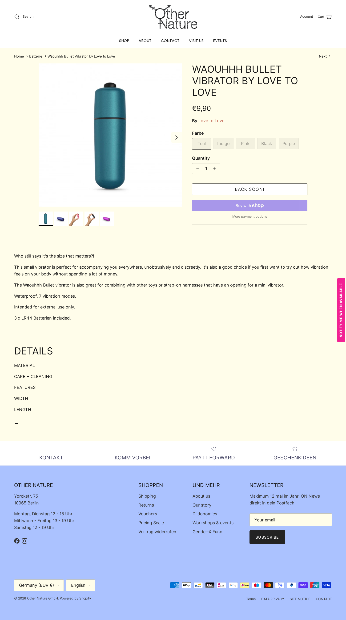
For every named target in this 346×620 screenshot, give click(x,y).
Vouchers (147, 513)
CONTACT (170, 40)
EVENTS (220, 40)
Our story (202, 505)
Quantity (201, 158)
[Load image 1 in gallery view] (110, 135)
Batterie (35, 56)
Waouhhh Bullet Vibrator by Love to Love (81, 56)
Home (19, 56)
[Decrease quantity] (196, 168)
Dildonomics (205, 513)
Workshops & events (213, 522)
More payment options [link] (249, 216)
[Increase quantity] (215, 168)
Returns (146, 505)
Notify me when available (341, 310)
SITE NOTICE (300, 599)
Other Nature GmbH (42, 598)
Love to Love (211, 120)
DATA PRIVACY (272, 599)
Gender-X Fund (207, 531)
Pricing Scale (151, 522)
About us (201, 496)
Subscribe (267, 537)
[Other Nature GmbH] (173, 17)
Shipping (147, 496)
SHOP (124, 40)
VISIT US (196, 40)
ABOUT (145, 40)
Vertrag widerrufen (157, 531)
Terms (251, 599)
